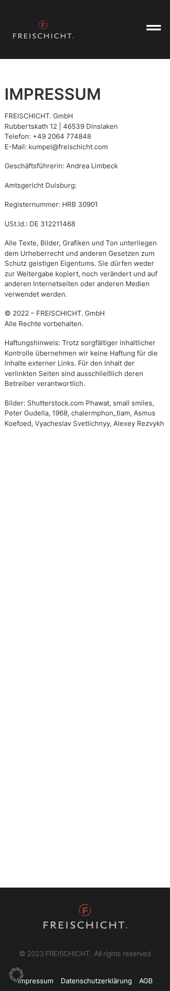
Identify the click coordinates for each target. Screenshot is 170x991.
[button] (16, 974)
